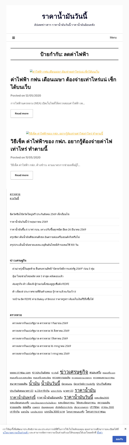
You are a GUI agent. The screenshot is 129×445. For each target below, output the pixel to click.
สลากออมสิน (103, 402)
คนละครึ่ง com (109, 373)
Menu (113, 37)
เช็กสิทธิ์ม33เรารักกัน (64, 407)
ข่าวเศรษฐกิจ (74, 371)
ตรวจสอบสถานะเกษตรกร (82, 378)
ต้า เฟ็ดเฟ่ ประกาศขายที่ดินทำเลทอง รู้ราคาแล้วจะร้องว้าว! (44, 291)
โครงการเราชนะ (96, 411)
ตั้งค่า (100, 432)
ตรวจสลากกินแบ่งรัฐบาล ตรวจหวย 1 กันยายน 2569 (40, 323)
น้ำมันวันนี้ (50, 383)
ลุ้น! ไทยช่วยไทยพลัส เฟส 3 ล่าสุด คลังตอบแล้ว (37, 276)
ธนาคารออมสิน (18, 383)
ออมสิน (27, 407)
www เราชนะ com (20, 372)
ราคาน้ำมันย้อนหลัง (49, 397)
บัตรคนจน (66, 383)
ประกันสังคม (103, 383)
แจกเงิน (25, 411)
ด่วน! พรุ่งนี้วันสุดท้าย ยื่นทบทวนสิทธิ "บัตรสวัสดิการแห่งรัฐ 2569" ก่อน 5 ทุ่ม (53, 268)
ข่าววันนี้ (54, 373)
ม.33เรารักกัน (42, 390)
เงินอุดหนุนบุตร (47, 407)
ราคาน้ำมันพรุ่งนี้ (22, 397)
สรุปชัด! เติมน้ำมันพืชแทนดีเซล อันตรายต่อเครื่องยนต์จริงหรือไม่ (45, 237)
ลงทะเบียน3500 (101, 397)
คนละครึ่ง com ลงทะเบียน (21, 377)
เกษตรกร (36, 407)
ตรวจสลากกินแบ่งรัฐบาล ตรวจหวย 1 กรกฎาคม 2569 (41, 353)
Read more (22, 113)
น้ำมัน (34, 383)
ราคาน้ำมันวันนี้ (64, 16)
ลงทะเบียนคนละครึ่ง (19, 402)
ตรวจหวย (15, 194)
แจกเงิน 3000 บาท (54, 411)
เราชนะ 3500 (107, 407)
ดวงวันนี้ (14, 198)
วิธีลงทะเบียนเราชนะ (86, 402)
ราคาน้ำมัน (85, 390)
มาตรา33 (68, 390)
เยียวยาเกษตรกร (81, 407)
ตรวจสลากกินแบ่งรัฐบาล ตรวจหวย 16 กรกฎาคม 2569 (41, 346)
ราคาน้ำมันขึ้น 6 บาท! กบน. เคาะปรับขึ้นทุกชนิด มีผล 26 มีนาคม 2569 (48, 229)
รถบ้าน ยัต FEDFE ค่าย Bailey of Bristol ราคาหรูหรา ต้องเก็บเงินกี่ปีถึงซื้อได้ (53, 299)
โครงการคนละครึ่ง (75, 411)
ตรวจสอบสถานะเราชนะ (104, 377)
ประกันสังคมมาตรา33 (21, 390)
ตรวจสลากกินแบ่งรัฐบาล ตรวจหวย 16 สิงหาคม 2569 (40, 330)
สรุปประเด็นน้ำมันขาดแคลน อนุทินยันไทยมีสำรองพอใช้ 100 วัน (44, 244)
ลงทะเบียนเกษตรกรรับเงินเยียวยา (43, 403)
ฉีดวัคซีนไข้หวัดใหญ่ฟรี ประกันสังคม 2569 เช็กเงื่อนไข (39, 214)
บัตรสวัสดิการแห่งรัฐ (84, 383)
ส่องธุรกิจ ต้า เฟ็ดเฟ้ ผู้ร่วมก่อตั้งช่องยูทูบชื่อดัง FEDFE (40, 284)
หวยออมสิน (15, 407)
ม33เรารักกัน (56, 391)
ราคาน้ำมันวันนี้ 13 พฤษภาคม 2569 (29, 221)
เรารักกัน (14, 411)
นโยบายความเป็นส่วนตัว (16, 432)
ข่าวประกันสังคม (41, 372)
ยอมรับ (119, 439)
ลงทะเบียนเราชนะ (66, 402)
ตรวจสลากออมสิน (61, 377)
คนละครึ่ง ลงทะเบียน (42, 377)
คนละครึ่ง (95, 372)
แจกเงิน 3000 (37, 412)
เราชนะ (95, 407)
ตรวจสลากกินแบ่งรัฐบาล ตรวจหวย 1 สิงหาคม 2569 (40, 338)
